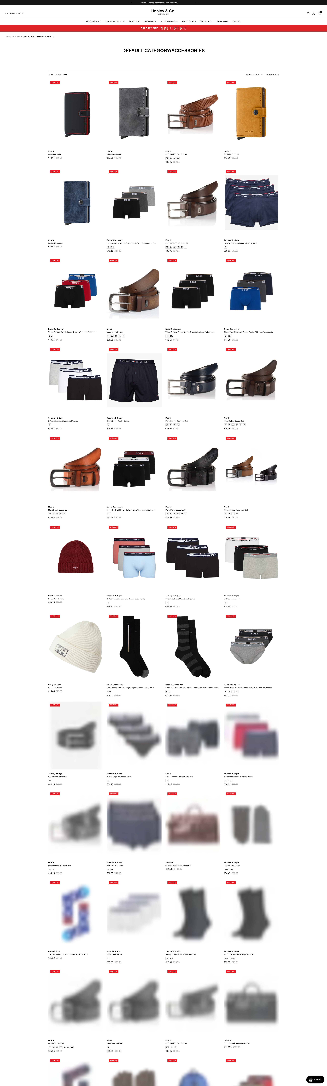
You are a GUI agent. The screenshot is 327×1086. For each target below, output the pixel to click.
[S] (161, 28)
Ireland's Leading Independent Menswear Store (163, 3)
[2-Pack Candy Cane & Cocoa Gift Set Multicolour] (75, 913)
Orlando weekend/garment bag (178, 866)
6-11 (167, 692)
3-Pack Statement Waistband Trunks (63, 421)
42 (182, 247)
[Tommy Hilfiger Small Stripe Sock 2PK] (192, 913)
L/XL (231, 869)
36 (171, 158)
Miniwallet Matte (54, 154)
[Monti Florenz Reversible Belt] (251, 469)
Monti (168, 151)
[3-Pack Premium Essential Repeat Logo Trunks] (134, 558)
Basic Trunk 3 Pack (114, 954)
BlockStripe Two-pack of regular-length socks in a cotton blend (191, 688)
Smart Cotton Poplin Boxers (118, 421)
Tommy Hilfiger (231, 240)
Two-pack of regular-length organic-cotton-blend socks (130, 688)
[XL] (176, 28)
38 (174, 158)
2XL (112, 247)
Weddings (222, 21)
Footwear (188, 21)
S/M (226, 869)
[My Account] (313, 13)
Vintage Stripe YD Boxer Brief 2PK (179, 777)
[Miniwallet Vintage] (134, 113)
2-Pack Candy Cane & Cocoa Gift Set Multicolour (68, 954)
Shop (17, 36)
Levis (168, 774)
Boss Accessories (116, 685)
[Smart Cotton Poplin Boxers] (134, 380)
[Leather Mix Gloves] (251, 824)
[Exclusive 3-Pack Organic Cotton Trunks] (251, 202)
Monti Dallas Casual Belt (234, 421)
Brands (133, 21)
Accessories (168, 21)
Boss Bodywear (114, 240)
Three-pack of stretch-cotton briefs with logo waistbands (248, 688)
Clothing (149, 21)
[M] (166, 28)
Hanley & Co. (54, 951)
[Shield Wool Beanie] (75, 558)
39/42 (227, 958)
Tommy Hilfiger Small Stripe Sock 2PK (180, 954)
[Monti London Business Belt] (192, 202)
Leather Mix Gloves (232, 866)
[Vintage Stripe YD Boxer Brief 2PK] (192, 736)
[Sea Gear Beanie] (75, 647)
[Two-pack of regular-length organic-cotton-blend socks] (134, 647)
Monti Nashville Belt (115, 332)
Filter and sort (59, 74)
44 (178, 158)
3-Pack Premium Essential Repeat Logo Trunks (126, 599)
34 (167, 158)
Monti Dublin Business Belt (176, 154)
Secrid (51, 151)
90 (171, 1047)
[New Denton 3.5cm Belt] (75, 736)
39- (167, 958)
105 (167, 1047)
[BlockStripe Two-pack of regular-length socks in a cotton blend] (192, 647)
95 (175, 1047)
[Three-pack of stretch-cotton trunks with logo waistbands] (134, 202)
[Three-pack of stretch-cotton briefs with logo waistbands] (251, 647)
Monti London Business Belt (176, 243)
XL (237, 692)
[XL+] (183, 28)
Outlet (237, 21)
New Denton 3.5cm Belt (57, 777)
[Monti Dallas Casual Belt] (251, 380)
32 (50, 869)
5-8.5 (109, 692)
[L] (171, 28)
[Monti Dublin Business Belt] (192, 113)
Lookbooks (92, 21)
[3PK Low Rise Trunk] (251, 558)
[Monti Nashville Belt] (134, 291)
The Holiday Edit (114, 21)
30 (50, 780)
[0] (318, 13)
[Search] (308, 13)
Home (9, 36)
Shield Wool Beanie (56, 599)
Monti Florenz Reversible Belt (236, 510)
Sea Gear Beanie (55, 688)
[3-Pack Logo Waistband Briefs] (134, 736)
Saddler (169, 862)
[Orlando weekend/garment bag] (192, 824)
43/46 (233, 958)
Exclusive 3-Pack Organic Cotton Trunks (240, 243)
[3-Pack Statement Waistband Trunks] (75, 380)
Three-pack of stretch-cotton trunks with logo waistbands (131, 243)
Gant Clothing (55, 596)
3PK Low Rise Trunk (232, 599)
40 (178, 247)
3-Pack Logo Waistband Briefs (119, 777)
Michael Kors (113, 951)
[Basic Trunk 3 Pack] (134, 913)
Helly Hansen (54, 685)
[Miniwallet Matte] (75, 113)
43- (171, 958)
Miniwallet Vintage (114, 154)
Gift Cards (206, 21)
